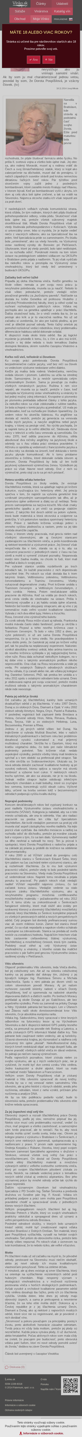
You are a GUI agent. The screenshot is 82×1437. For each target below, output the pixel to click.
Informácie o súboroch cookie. (43, 1433)
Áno (35, 59)
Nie (50, 59)
